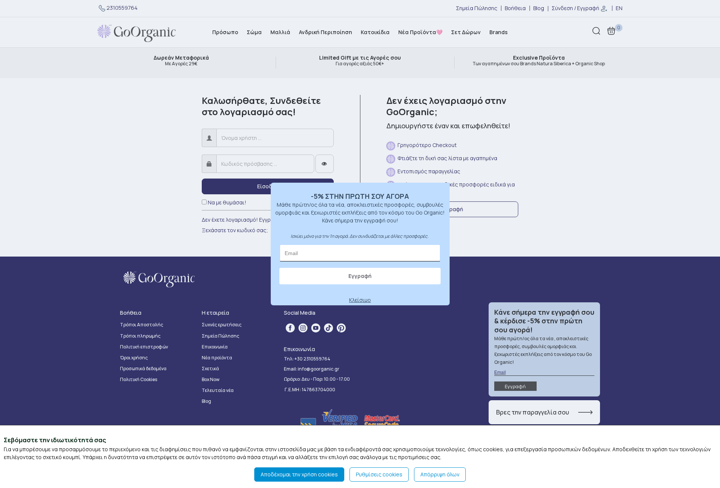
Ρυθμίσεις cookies (379, 474)
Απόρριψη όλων (439, 474)
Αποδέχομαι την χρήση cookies (299, 474)
